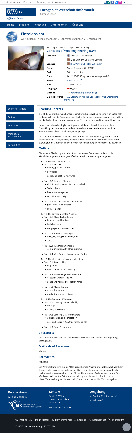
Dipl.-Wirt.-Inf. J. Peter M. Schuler (86, 63)
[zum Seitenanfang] (126, 427)
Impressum (118, 419)
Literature (13, 125)
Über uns (77, 24)
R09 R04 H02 (73, 80)
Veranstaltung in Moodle (82, 92)
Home (10, 24)
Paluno (96, 400)
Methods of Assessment (14, 135)
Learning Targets (17, 108)
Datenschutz (99, 419)
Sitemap (81, 419)
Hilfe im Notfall (41, 419)
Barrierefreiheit (63, 419)
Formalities (14, 144)
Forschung (40, 24)
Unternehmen (59, 24)
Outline (12, 117)
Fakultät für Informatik (103, 396)
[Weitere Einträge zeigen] (124, 2)
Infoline (23, 419)
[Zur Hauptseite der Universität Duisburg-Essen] (21, 14)
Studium (24, 24)
